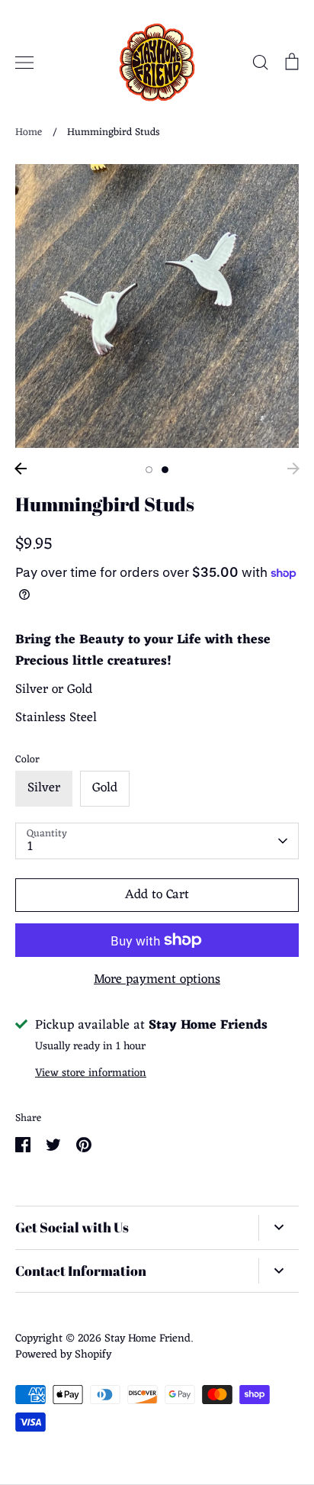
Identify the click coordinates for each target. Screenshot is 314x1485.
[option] (157, 306)
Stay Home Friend (147, 1338)
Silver (43, 788)
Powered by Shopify (63, 1354)
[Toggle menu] (24, 63)
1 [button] (149, 469)
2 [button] (165, 469)
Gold (104, 788)
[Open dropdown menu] (278, 1228)
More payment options (157, 980)
